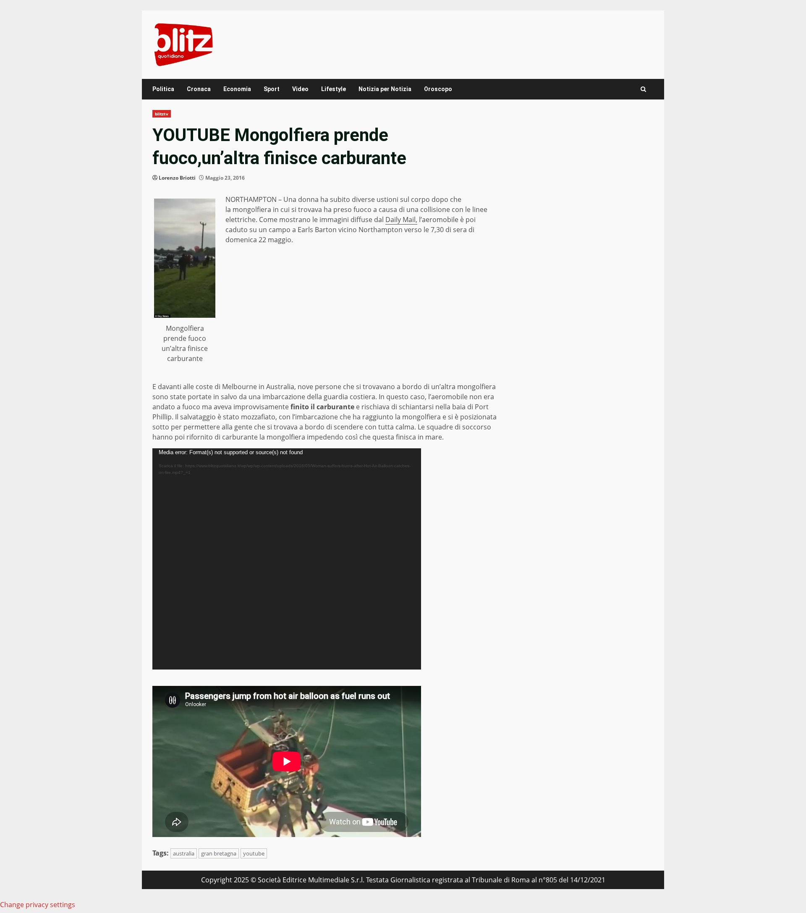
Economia (237, 89)
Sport (272, 89)
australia (183, 853)
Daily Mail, (401, 219)
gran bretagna (218, 853)
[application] (286, 559)
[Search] (643, 89)
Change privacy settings (37, 904)
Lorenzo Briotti (177, 177)
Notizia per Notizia (385, 89)
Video (300, 89)
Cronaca (199, 89)
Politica (163, 89)
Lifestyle (333, 89)
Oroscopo (438, 89)
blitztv (161, 114)
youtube (253, 853)
